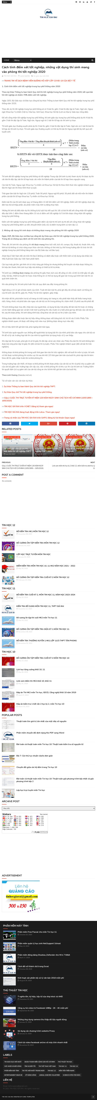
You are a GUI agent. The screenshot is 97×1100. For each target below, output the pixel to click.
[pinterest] (79, 2)
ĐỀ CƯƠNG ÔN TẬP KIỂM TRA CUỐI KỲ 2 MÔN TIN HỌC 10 (42, 658)
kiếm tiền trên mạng (66, 1071)
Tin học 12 (52, 1071)
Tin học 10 (74, 1066)
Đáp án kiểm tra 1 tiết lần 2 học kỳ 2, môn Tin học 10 (40, 704)
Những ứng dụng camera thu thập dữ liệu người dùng (42, 1019)
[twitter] (91, 2)
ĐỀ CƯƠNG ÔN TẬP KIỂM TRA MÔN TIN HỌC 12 (37, 543)
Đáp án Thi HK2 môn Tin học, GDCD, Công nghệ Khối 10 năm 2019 (46, 692)
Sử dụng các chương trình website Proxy (36, 1031)
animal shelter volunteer (49, 1075)
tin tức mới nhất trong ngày (33, 1071)
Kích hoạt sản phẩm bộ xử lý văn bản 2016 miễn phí (41, 978)
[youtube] (87, 2)
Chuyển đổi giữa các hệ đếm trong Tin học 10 (36, 767)
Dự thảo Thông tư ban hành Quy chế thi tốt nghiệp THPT (29, 386)
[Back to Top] (93, 1097)
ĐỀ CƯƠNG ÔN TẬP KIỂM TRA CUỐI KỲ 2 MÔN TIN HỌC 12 (42, 577)
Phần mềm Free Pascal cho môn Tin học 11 (37, 932)
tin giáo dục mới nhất (41, 76)
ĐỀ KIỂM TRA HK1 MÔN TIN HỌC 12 (32, 531)
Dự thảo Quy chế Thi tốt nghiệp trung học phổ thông (28, 392)
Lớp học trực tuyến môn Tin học (30, 790)
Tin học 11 (63, 1066)
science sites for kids (71, 1075)
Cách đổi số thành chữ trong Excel (33, 966)
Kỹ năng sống (30, 1075)
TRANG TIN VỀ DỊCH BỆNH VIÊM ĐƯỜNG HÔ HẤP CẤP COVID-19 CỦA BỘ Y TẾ (39, 80)
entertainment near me (13, 1075)
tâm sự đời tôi (30, 1066)
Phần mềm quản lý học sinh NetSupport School (39, 943)
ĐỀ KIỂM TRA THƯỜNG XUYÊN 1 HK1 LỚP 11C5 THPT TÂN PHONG (46, 640)
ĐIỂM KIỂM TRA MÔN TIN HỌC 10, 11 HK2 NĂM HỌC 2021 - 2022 (45, 566)
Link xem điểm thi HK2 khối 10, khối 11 (34, 681)
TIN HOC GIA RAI (7, 1097)
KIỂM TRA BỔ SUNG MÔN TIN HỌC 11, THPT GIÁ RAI (40, 606)
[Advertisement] (48, 37)
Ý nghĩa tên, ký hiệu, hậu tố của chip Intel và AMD (40, 996)
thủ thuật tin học (65, 1062)
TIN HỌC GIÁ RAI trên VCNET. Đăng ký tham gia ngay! (28, 406)
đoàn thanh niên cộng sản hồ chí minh (40, 1062)
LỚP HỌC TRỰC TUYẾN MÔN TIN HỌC (33, 554)
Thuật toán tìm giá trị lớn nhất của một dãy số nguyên (41, 721)
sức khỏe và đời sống (12, 1066)
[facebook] (94, 2)
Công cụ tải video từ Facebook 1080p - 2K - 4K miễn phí (43, 1008)
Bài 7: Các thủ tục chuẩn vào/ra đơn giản (34, 756)
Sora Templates (28, 1097)
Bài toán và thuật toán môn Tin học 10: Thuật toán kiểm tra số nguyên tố (49, 744)
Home (6, 60)
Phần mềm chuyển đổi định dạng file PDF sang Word (40, 733)
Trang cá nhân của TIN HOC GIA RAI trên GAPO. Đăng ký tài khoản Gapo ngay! (39, 417)
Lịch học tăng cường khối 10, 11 (30, 669)
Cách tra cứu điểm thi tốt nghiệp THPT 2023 (46, 450)
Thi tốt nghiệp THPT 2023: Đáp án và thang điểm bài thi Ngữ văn (79, 449)
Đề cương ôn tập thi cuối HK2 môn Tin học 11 (36, 617)
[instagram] (76, 2)
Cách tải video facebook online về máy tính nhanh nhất (43, 1042)
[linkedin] (83, 2)
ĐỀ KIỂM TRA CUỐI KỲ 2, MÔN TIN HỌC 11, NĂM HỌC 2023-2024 (45, 594)
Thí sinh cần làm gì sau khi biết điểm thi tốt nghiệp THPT (17, 450)
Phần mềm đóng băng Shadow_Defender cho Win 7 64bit (44, 955)
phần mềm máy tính (11, 1071)
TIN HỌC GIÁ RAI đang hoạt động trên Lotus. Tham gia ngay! (32, 412)
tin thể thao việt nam (47, 1066)
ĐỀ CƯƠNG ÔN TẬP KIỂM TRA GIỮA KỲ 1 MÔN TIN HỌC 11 (42, 629)
